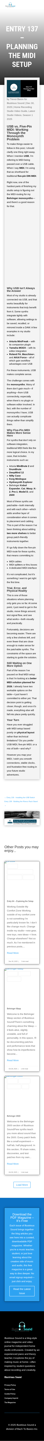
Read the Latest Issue (22, 1291)
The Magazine (10, 1402)
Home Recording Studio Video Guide (20, 872)
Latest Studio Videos (14, 877)
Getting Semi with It (14, 979)
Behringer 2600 (24, 1081)
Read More (13, 953)
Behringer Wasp (24, 973)
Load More (22, 1184)
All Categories (12, 866)
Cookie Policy (9, 1394)
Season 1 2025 (28, 877)
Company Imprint (11, 1398)
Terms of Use (9, 1389)
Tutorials (25, 1086)
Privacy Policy (10, 1385)
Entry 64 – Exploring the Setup (22, 912)
